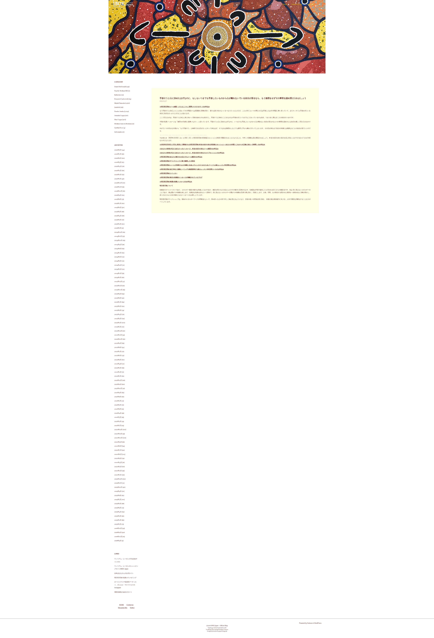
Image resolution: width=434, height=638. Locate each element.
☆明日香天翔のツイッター (168, 173)
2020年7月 (118, 450)
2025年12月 (118, 183)
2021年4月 (117, 413)
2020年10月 (118, 438)
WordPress (317, 623)
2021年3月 (117, 417)
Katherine (117, 95)
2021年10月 (118, 389)
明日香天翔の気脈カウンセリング (125, 577)
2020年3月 (118, 467)
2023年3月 (117, 319)
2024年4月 (118, 265)
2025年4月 (117, 216)
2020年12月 (118, 430)
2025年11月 (118, 187)
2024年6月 (118, 257)
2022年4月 (118, 364)
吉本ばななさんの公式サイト (123, 573)
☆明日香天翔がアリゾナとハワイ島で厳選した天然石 (177, 161)
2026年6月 (117, 158)
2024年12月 (118, 232)
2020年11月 (118, 434)
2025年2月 (117, 224)
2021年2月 (117, 422)
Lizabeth (117, 107)
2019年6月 (117, 504)
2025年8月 (117, 199)
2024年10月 (118, 240)
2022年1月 (117, 376)
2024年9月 (118, 245)
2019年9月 (117, 491)
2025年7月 (117, 204)
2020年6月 (118, 454)
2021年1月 (117, 426)
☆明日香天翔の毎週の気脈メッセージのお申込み (176, 181)
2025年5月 (117, 212)
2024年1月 (117, 278)
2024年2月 (118, 273)
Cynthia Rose (118, 128)
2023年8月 (117, 298)
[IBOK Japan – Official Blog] (123, 4)
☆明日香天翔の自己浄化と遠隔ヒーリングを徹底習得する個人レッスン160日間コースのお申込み (192, 169)
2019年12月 (118, 479)
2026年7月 (117, 154)
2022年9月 (118, 343)
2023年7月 (117, 302)
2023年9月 (118, 294)
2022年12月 (118, 331)
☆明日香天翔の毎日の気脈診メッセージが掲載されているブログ (181, 177)
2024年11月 (118, 236)
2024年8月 (118, 249)
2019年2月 (117, 520)
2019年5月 (117, 508)
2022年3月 (117, 368)
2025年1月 (117, 228)
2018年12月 (118, 528)
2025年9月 (117, 195)
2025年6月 (117, 208)
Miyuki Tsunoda (119, 103)
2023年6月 (117, 306)
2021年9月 (117, 393)
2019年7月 (117, 500)
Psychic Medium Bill (121, 91)
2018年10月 (118, 537)
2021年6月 (117, 405)
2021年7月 (117, 401)
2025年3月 (117, 220)
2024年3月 (118, 269)
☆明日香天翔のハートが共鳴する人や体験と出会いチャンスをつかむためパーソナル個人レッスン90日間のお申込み (198, 165)
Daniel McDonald (120, 87)
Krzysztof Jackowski (121, 99)
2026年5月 (117, 162)
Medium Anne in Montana (123, 124)
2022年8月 (117, 348)
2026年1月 (117, 179)
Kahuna (309, 623)
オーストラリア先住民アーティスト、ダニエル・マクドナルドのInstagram (125, 584)
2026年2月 (117, 175)
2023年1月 (117, 327)
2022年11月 (118, 335)
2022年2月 (117, 372)
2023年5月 (117, 310)
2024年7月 (117, 253)
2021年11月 (118, 384)
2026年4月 (118, 166)
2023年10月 (118, 290)
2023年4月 (118, 315)
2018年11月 (118, 533)
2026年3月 (117, 171)
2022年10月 (118, 339)
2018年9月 (117, 541)
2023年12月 (118, 282)
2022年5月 (117, 360)
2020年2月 (118, 471)
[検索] (319, 4)
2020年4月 (118, 463)
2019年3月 (117, 516)
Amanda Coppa (119, 116)
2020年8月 (118, 446)
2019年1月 (117, 524)
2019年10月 (118, 487)
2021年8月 (117, 397)
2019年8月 (117, 496)
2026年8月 (117, 150)
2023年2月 (117, 323)
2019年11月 (118, 483)
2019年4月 (117, 512)
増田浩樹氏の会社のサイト (123, 592)
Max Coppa (118, 120)
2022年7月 (117, 352)
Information (118, 132)
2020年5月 (118, 459)
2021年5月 (117, 409)
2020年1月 (117, 475)
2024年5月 (117, 261)
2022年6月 (117, 356)
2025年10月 (118, 191)
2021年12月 (118, 380)
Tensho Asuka (119, 112)
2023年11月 (118, 286)
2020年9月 (118, 442)
